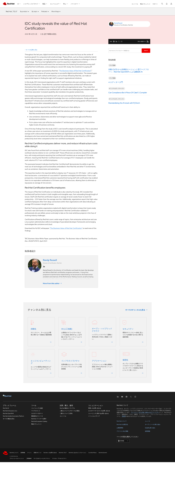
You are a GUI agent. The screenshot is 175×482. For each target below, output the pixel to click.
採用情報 (147, 431)
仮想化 (125, 360)
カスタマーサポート (37, 413)
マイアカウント (35, 411)
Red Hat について (122, 421)
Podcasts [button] (44, 11)
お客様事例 (120, 428)
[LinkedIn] (118, 397)
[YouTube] (122, 397)
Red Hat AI (6, 408)
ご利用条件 (29, 458)
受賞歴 (124, 416)
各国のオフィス (37, 452)
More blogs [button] (55, 11)
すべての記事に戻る (31, 50)
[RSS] (148, 41)
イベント (29, 452)
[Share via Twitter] (119, 41)
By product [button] (23, 11)
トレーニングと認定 (37, 408)
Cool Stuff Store (92, 452)
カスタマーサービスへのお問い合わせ (99, 411)
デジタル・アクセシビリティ (59, 458)
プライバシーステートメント (17, 458)
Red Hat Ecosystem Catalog (39, 421)
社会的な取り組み (150, 428)
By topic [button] (34, 11)
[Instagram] (135, 397)
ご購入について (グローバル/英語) (70, 411)
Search (146, 50)
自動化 (33, 329)
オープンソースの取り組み (152, 424)
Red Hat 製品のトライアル (67, 408)
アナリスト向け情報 (122, 431)
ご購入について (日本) (66, 413)
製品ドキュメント (145, 4)
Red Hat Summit (103, 452)
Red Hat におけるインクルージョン (77, 452)
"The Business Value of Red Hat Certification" (66, 228)
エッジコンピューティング (41, 362)
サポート (155, 4)
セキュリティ (128, 329)
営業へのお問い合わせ (94, 408)
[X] (131, 397)
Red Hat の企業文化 (122, 424)
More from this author (51, 283)
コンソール (135, 4)
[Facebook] (126, 397)
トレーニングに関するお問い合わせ (98, 413)
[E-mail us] (121, 41)
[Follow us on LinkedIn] (44, 266)
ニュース (147, 421)
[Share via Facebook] (114, 41)
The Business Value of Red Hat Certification (75, 71)
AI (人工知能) (66, 329)
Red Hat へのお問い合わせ (50, 452)
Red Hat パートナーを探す (38, 419)
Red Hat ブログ (11, 11)
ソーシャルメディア (94, 416)
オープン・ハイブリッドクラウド (102, 329)
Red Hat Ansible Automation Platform (13, 416)
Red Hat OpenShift (8, 413)
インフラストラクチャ (70, 361)
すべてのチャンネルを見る (135, 310)
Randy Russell (118, 23)
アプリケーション (99, 361)
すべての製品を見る (8, 419)
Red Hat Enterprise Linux (10, 411)
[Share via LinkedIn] (116, 41)
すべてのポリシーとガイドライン (42, 458)
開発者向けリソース (37, 416)
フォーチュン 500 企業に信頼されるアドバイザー (145, 412)
